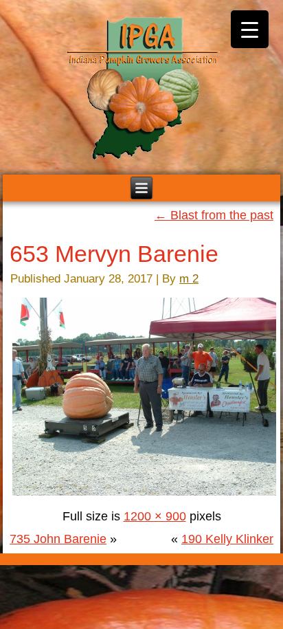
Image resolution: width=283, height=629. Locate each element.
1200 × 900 (155, 516)
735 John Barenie (58, 539)
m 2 (189, 278)
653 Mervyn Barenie (114, 254)
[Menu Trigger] (250, 29)
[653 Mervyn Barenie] (144, 493)
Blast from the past (214, 215)
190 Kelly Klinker (227, 539)
